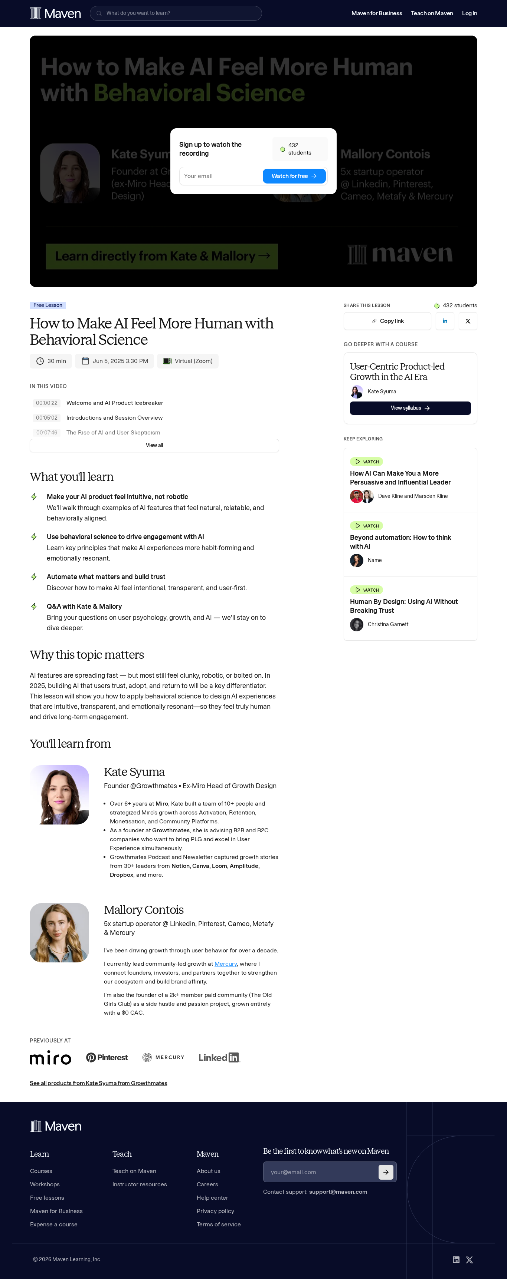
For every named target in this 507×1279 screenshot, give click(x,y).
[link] (445, 321)
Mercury (226, 963)
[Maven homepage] (55, 13)
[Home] (55, 1126)
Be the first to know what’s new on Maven (326, 1151)
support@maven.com (338, 1191)
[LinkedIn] (456, 1259)
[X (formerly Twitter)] (469, 1259)
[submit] (386, 1172)
